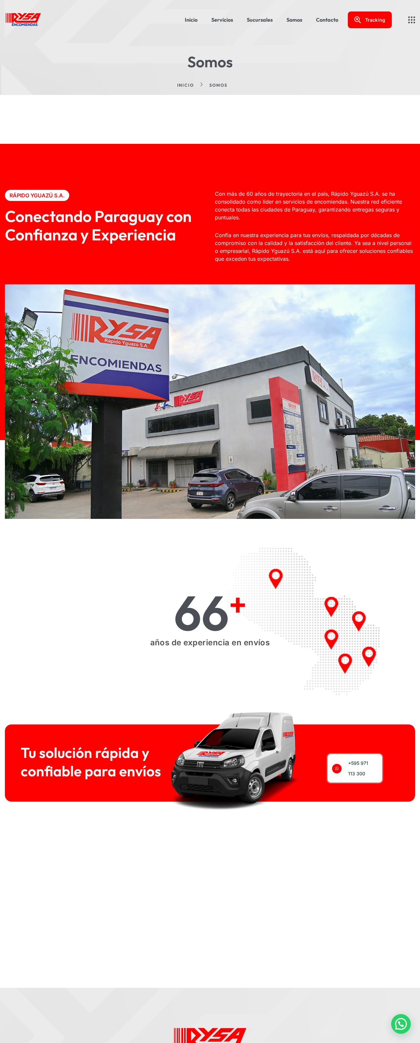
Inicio (185, 85)
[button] (401, 1024)
